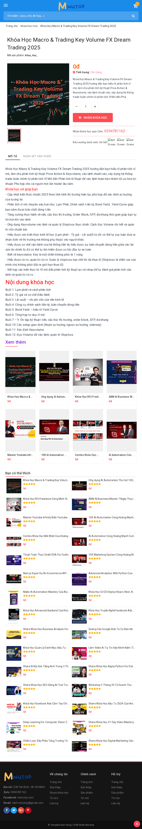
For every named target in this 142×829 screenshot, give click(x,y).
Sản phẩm (87, 792)
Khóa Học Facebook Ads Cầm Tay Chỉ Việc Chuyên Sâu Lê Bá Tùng (62, 703)
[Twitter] (14, 810)
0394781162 (114, 131)
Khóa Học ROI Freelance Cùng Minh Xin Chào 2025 (52, 498)
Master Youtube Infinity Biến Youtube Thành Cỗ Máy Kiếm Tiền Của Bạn (65, 517)
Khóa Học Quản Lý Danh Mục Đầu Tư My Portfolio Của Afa (57, 647)
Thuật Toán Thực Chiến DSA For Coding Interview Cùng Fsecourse (62, 554)
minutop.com (26, 797)
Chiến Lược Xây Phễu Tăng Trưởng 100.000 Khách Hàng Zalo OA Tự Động (66, 740)
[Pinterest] (28, 810)
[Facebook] (7, 810)
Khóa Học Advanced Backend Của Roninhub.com (52, 610)
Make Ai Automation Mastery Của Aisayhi (47, 591)
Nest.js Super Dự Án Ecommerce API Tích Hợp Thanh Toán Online (61, 573)
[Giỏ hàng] (135, 6)
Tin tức (54, 798)
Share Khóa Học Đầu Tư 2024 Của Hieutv (113, 703)
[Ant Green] (25, 777)
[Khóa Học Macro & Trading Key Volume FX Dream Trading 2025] (14, 135)
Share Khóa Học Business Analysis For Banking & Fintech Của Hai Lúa (63, 629)
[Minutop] (71, 7)
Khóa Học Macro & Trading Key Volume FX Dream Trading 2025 (60, 480)
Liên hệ (54, 803)
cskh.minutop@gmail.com (27, 802)
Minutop (89, 825)
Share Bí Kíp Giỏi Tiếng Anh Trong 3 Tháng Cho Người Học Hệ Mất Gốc (64, 666)
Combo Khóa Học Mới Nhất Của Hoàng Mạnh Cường (53, 536)
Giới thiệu (55, 787)
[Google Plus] (21, 810)
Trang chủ (56, 782)
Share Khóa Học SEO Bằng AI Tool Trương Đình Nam (53, 684)
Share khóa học (59, 792)
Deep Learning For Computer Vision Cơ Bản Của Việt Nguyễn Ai (60, 722)
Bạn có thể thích (17, 473)
